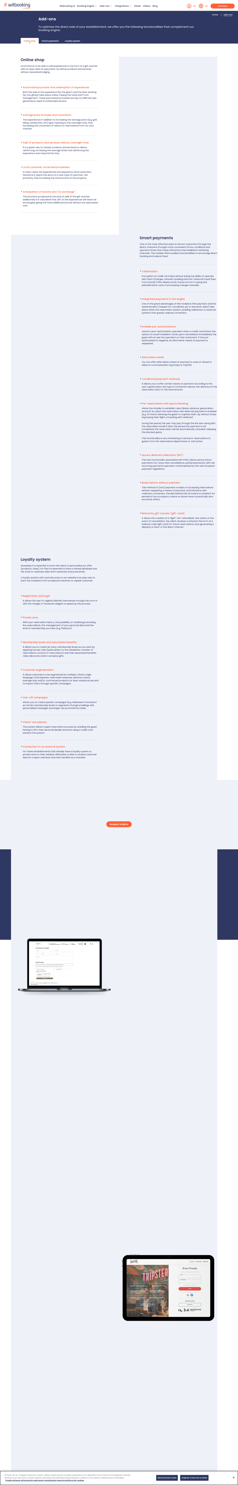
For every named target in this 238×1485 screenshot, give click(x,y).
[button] (87, 6)
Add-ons (228, 15)
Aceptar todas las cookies (194, 1477)
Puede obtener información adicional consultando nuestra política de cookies (45, 1480)
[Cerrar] (234, 1478)
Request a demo (119, 824)
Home (215, 15)
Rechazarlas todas (167, 1477)
